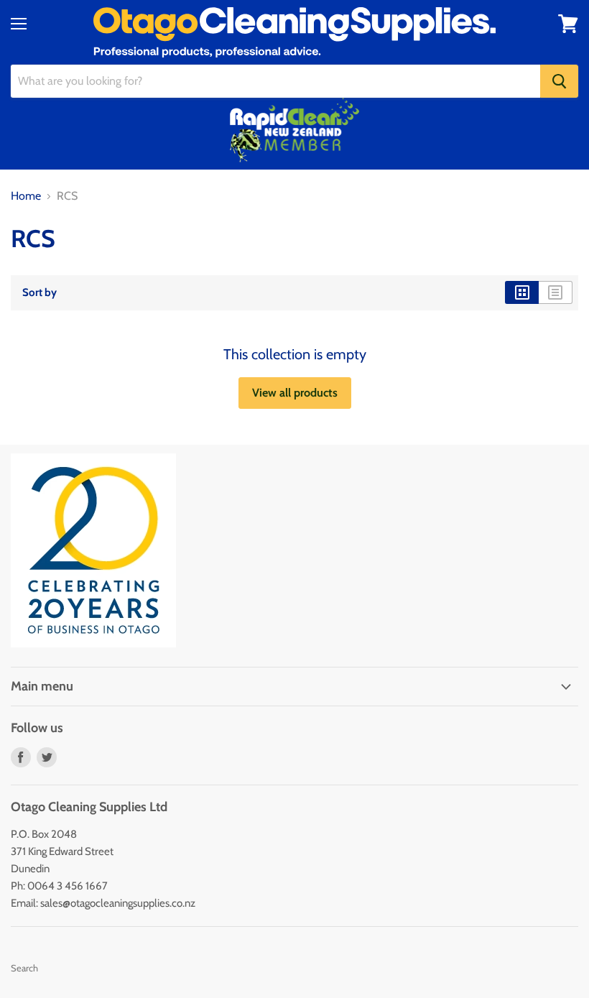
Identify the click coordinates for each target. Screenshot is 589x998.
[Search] (559, 81)
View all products (295, 392)
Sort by (39, 293)
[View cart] (568, 23)
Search (24, 968)
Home (26, 196)
